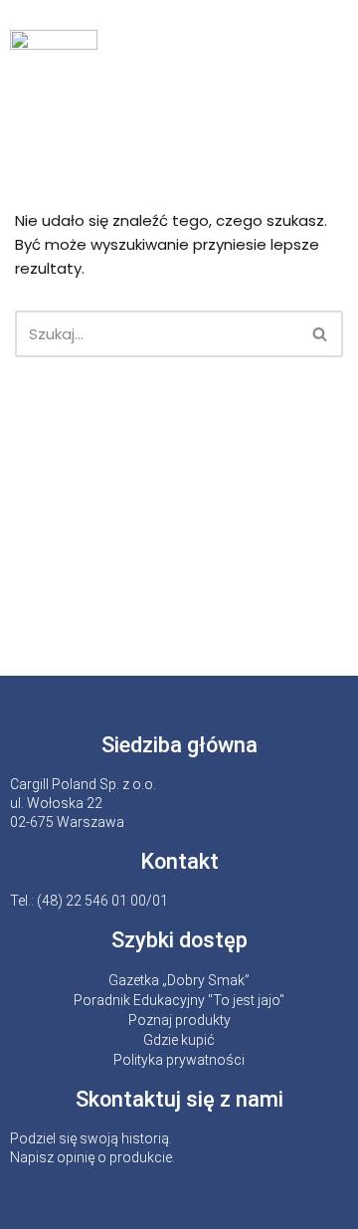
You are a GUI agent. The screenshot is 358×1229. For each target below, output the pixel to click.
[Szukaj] (320, 333)
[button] (332, 61)
